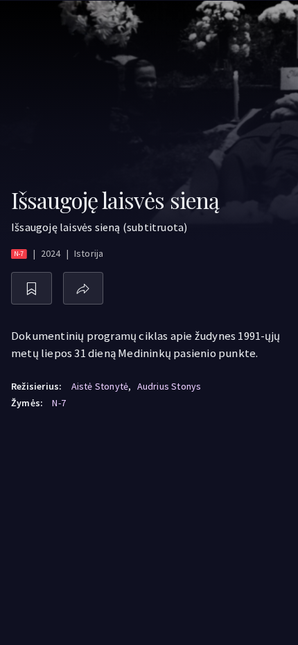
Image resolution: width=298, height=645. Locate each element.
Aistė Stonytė (100, 386)
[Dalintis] (83, 288)
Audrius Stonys (169, 386)
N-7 (59, 403)
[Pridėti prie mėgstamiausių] (31, 288)
